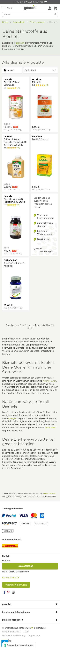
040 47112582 (30, 566)
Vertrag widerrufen (16, 584)
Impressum (34, 635)
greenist (20, 43)
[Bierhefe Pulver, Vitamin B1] (16, 107)
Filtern (11, 70)
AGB (26, 632)
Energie (12, 418)
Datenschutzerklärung (13, 635)
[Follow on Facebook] (4, 592)
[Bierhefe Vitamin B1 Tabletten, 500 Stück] (16, 227)
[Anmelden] (50, 8)
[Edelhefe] (44, 107)
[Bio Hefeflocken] (44, 165)
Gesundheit (50, 427)
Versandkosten (49, 493)
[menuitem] (50, 8)
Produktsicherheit (11, 632)
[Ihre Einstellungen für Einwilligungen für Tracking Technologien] (19, 645)
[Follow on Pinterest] (9, 592)
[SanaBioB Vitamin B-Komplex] (16, 288)
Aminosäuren (49, 381)
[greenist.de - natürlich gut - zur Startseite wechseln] (31, 7)
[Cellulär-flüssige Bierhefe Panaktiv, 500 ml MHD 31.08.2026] (16, 167)
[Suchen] (55, 14)
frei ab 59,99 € (39, 2)
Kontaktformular (10, 577)
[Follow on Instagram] (13, 592)
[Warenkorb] (55, 8)
